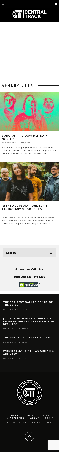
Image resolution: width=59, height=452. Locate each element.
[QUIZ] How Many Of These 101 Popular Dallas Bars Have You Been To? (28, 321)
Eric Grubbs (8, 143)
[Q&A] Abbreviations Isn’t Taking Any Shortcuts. (25, 207)
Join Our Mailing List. (30, 277)
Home (15, 416)
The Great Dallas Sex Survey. (27, 337)
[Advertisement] (29, 52)
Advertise (17, 418)
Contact (31, 416)
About (34, 418)
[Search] (56, 4)
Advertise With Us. (29, 269)
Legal (47, 416)
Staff (49, 418)
